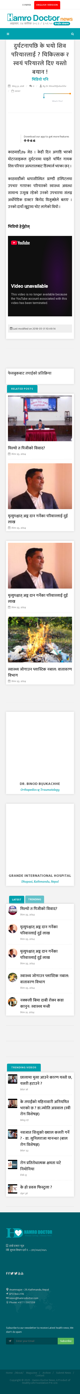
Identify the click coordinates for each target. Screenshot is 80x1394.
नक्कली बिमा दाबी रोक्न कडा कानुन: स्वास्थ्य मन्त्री (42, 1003)
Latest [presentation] (16, 899)
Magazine (31, 1373)
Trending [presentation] (34, 899)
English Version (47, 5)
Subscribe (65, 1341)
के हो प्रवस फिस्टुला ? (36, 1187)
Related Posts (22, 389)
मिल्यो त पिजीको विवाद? (26, 448)
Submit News (63, 1373)
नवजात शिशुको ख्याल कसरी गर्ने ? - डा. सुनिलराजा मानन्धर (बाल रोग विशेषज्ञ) (45, 1138)
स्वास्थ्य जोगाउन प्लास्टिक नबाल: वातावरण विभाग (40, 672)
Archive (47, 1373)
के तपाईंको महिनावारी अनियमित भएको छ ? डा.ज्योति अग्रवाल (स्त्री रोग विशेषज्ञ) (45, 1107)
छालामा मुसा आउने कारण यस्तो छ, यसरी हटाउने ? (46, 1080)
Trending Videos (24, 1067)
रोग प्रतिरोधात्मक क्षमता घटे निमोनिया (40, 1165)
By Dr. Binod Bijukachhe (54, 86)
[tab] (17, 900)
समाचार (17, 91)
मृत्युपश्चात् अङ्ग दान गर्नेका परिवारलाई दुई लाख (38, 519)
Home (9, 1373)
